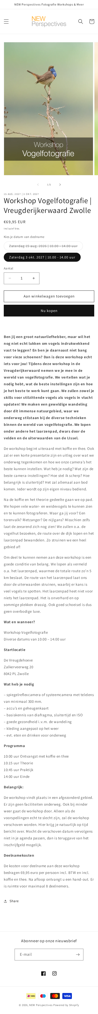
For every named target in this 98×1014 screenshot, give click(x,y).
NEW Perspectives (41, 1005)
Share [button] (14, 901)
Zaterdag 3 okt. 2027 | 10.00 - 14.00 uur (42, 257)
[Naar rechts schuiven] (60, 184)
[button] (6, 21)
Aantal (8, 268)
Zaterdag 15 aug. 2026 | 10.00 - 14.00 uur (46, 246)
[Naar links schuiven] (37, 184)
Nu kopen (49, 310)
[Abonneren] (77, 954)
